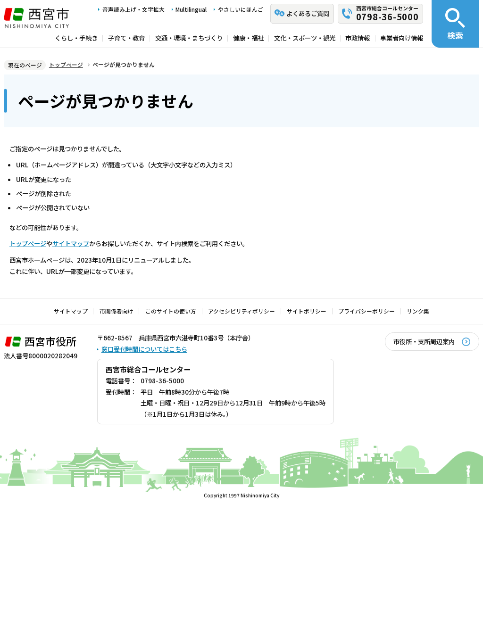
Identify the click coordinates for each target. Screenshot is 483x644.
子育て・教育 (126, 38)
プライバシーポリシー (366, 311)
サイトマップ (70, 243)
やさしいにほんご (240, 9)
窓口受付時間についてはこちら (144, 349)
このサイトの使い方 (170, 311)
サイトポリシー (306, 311)
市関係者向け (116, 311)
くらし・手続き (76, 38)
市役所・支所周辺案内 (424, 341)
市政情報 (357, 38)
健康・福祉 (248, 38)
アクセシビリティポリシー (241, 311)
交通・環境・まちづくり (189, 38)
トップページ (66, 64)
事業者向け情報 (401, 38)
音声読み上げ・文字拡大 (133, 9)
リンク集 (418, 311)
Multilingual (191, 9)
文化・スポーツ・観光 (304, 38)
